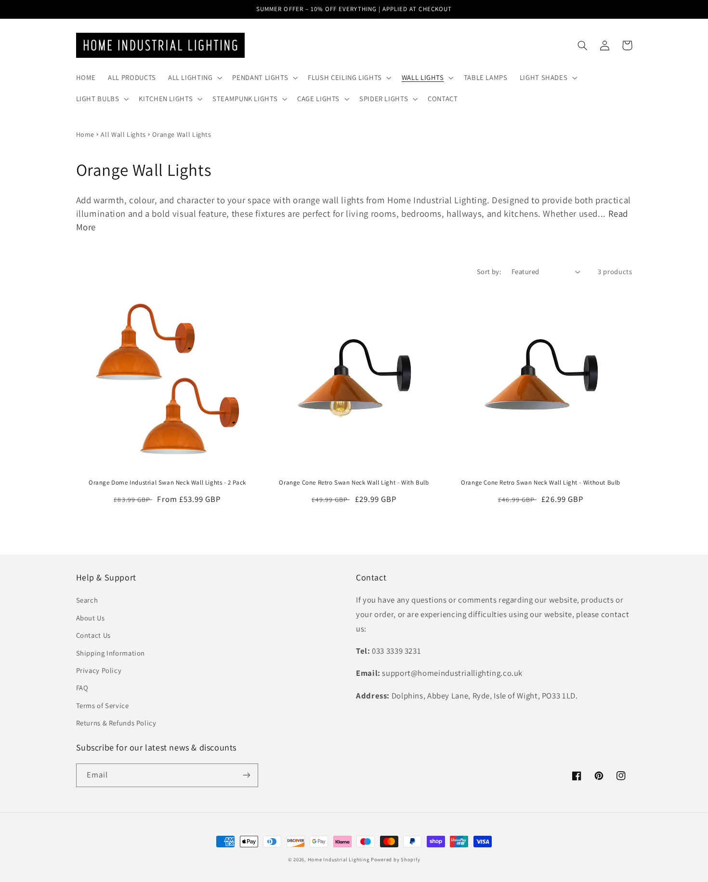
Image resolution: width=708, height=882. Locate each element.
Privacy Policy (99, 670)
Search (87, 600)
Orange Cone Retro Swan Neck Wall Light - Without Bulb (540, 483)
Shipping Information (110, 653)
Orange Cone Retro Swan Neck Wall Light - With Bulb (354, 483)
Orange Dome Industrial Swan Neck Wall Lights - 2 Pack (167, 483)
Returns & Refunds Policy (116, 722)
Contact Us (93, 635)
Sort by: (489, 271)
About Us (90, 617)
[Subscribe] (246, 775)
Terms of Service (102, 705)
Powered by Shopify (395, 859)
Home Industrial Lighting (338, 859)
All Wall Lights (123, 134)
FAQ (82, 687)
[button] (194, 77)
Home (85, 134)
